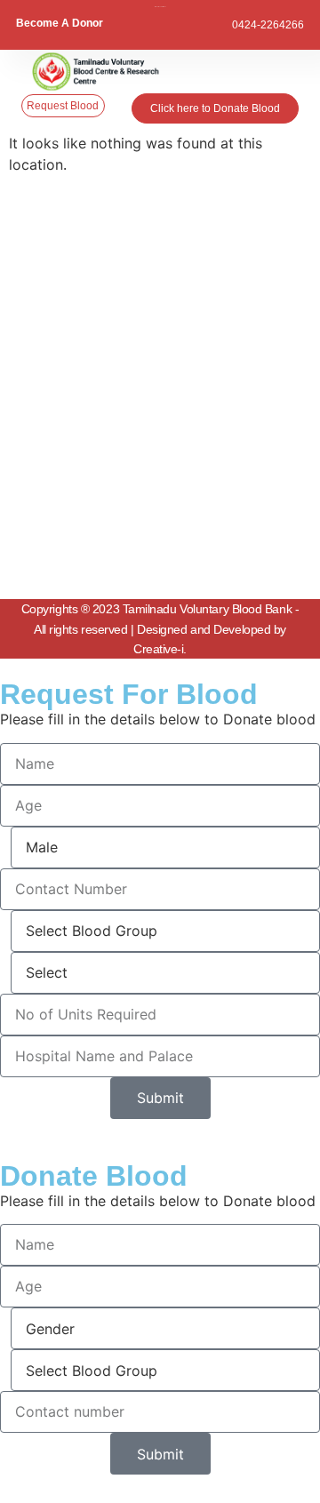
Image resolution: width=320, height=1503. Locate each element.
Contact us (68, 567)
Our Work (65, 538)
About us (64, 482)
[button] (286, 72)
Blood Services (79, 510)
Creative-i (158, 649)
